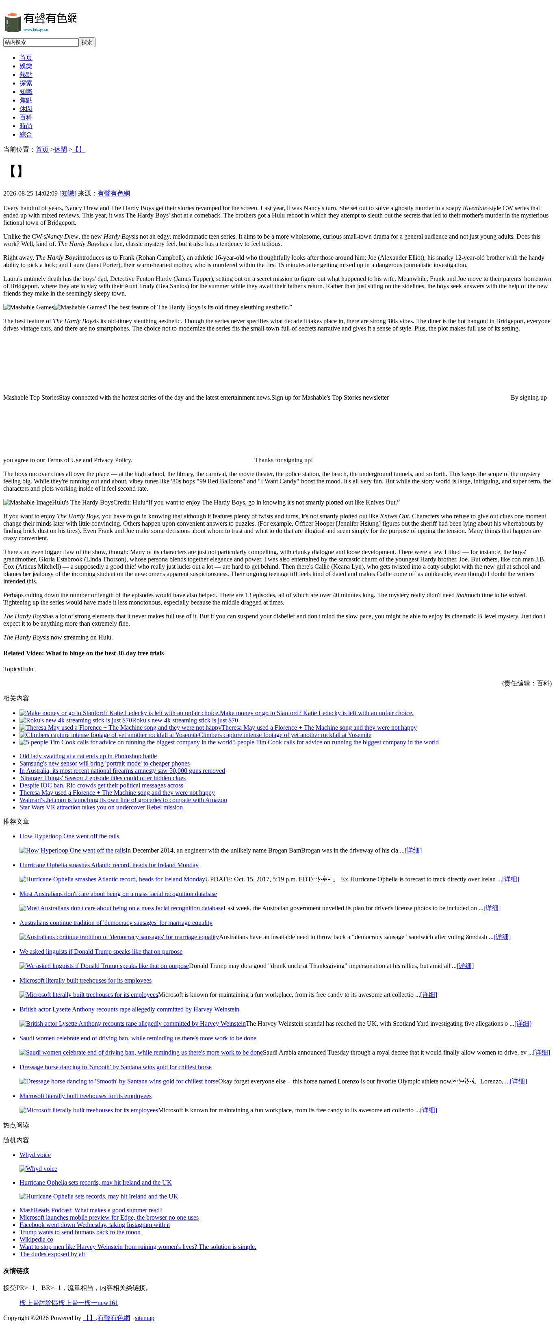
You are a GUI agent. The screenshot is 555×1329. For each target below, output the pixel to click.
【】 (78, 149)
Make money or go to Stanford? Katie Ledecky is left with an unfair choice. (317, 712)
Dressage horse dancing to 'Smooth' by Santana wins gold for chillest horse (116, 1067)
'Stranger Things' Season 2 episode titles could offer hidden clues (103, 777)
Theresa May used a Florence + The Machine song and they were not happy (319, 727)
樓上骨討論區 (39, 1302)
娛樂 (26, 66)
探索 (26, 83)
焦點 (26, 100)
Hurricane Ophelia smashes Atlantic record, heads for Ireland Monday (109, 864)
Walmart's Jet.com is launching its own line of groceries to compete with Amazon (123, 799)
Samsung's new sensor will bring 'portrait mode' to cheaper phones (105, 763)
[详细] (413, 850)
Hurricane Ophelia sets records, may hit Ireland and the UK (96, 1182)
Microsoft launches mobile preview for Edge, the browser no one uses (109, 1217)
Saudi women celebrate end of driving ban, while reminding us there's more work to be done (138, 1038)
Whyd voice (35, 1154)
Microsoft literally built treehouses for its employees (86, 980)
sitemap (144, 1317)
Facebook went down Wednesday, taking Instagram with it (95, 1224)
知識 (26, 91)
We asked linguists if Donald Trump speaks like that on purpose (101, 951)
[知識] (67, 193)
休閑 (26, 108)
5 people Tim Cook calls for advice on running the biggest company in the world (335, 742)
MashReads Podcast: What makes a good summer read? (91, 1210)
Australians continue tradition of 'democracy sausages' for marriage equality (116, 922)
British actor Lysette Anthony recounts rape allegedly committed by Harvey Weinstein (129, 1009)
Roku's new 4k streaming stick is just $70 (185, 720)
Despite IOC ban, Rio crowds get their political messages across (101, 785)
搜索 (87, 42)
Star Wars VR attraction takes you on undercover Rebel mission (101, 807)
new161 (108, 1302)
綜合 (26, 134)
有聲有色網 (114, 193)
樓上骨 (68, 1302)
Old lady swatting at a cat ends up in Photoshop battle (88, 756)
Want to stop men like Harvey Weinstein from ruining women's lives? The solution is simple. (138, 1246)
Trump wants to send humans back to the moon (80, 1232)
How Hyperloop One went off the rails (69, 836)
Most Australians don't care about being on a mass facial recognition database (118, 893)
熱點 (26, 74)
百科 (26, 117)
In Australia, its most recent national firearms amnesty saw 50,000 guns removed (122, 770)
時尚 (26, 125)
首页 (26, 57)
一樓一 (88, 1302)
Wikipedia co (36, 1239)
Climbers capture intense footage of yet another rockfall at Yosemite (285, 734)
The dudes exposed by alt (52, 1254)
